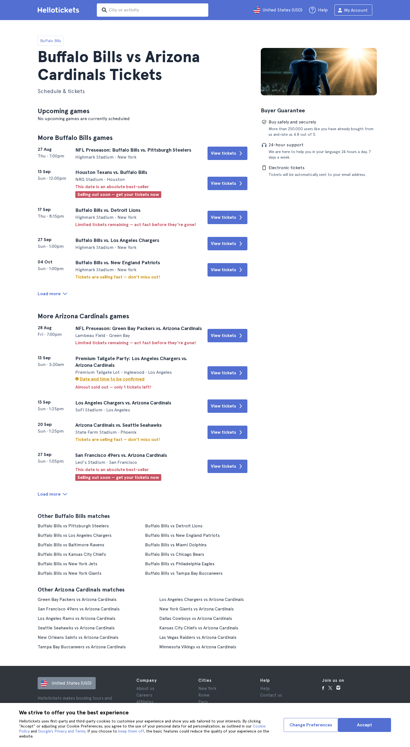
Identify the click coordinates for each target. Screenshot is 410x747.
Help (265, 688)
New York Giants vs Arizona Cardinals (196, 609)
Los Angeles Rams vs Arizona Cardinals (76, 618)
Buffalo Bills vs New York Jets (67, 563)
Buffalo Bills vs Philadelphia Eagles (179, 563)
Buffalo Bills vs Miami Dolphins (176, 544)
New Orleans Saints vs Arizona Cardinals (78, 637)
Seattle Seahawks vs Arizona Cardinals (76, 627)
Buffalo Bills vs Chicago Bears (174, 554)
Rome (203, 695)
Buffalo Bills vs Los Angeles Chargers (75, 535)
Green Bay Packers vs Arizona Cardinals (77, 599)
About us (145, 688)
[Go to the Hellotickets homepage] (59, 10)
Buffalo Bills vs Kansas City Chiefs (72, 554)
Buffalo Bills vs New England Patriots (182, 535)
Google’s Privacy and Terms (61, 731)
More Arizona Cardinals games (83, 316)
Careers (144, 695)
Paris (203, 701)
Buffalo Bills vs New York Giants (70, 573)
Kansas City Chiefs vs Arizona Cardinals (198, 627)
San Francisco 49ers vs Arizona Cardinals (79, 609)
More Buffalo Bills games (75, 138)
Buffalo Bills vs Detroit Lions (173, 525)
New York (207, 688)
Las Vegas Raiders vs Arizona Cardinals (198, 637)
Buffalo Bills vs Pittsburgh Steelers (73, 525)
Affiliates (144, 701)
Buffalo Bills (50, 40)
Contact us (271, 695)
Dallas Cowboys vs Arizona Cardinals (195, 618)
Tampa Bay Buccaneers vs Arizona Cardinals (82, 646)
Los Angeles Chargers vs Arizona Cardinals (201, 599)
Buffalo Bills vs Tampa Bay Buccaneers (184, 573)
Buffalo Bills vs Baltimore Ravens (71, 544)
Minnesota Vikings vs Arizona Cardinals (197, 646)
